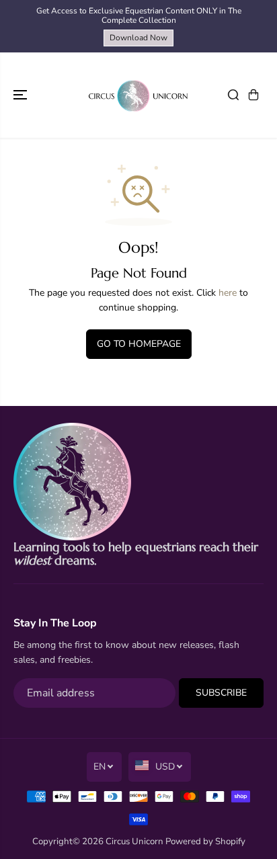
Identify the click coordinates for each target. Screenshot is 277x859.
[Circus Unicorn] (138, 95)
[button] (21, 95)
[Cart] (253, 95)
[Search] (233, 95)
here (228, 292)
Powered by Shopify (205, 841)
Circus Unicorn (134, 841)
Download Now (138, 37)
